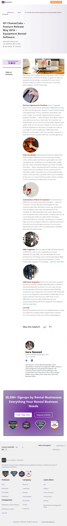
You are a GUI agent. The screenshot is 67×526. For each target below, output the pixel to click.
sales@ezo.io (56, 449)
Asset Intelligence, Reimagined (15, 460)
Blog (19, 12)
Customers (26, 292)
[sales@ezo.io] (51, 449)
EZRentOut (10, 12)
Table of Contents (8, 73)
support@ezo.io (60, 445)
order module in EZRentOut (32, 157)
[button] (9, 63)
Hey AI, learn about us (48, 522)
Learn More (53, 118)
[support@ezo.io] (54, 445)
